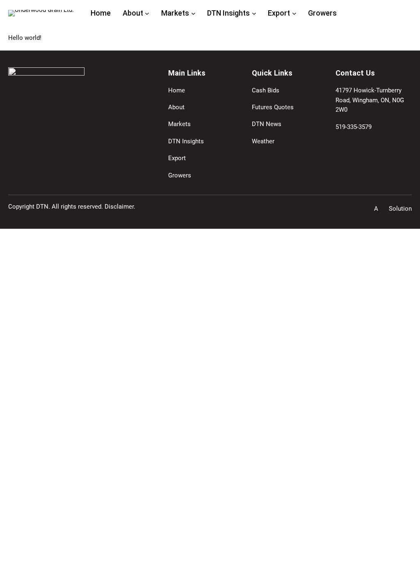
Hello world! (24, 37)
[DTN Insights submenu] (254, 13)
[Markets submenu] (193, 13)
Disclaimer (119, 206)
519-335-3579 (354, 127)
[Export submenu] (294, 13)
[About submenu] (147, 13)
